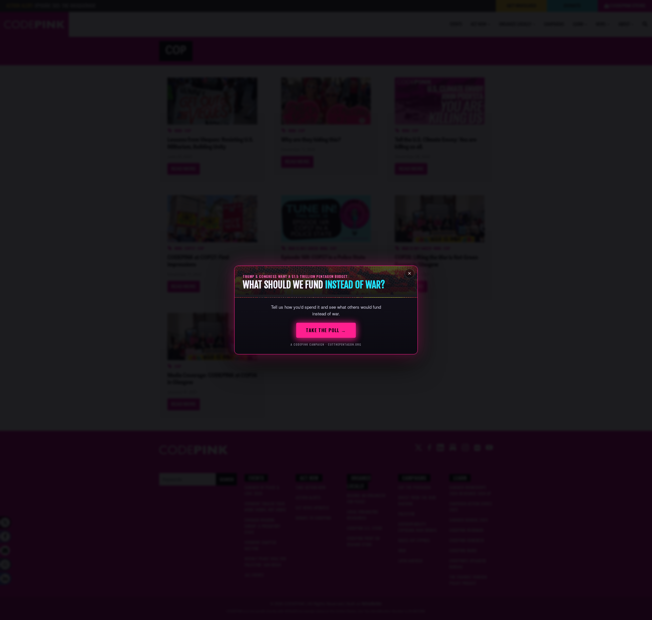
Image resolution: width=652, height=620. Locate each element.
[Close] (409, 273)
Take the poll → (326, 330)
